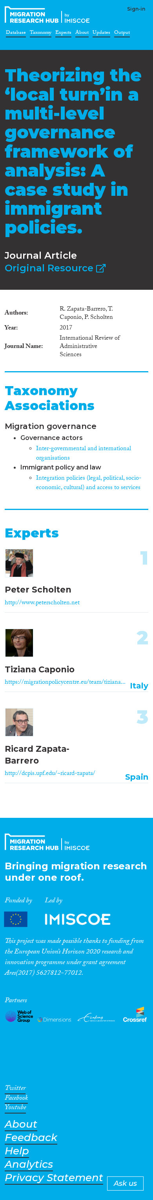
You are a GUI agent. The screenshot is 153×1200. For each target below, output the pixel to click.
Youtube (15, 1108)
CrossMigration (49, 14)
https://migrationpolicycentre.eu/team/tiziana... (65, 682)
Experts (63, 33)
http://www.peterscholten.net (42, 603)
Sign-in (136, 9)
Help (17, 1151)
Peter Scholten (38, 589)
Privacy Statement (54, 1178)
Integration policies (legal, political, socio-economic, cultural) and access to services (88, 483)
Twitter (15, 1089)
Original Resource (50, 268)
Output (122, 33)
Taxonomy (40, 33)
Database (16, 33)
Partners (64, 919)
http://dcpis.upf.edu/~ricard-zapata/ (50, 774)
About (82, 33)
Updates (101, 33)
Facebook (16, 1099)
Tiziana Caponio (40, 669)
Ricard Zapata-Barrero (37, 754)
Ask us (125, 1183)
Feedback (31, 1138)
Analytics (29, 1164)
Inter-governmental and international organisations (83, 454)
